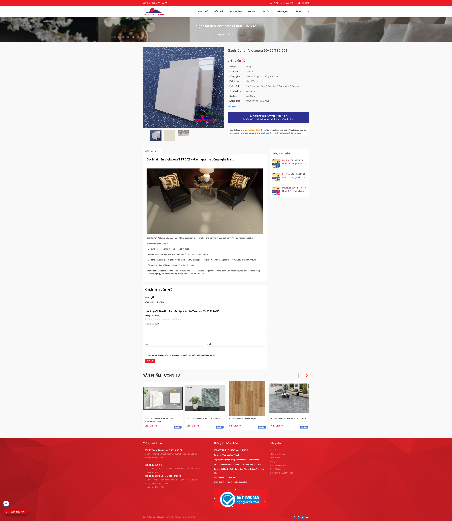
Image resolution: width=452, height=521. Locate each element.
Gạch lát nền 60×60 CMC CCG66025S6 (203, 419)
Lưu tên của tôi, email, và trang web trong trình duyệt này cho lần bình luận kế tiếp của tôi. (181, 355)
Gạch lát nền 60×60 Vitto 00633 (242, 419)
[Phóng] (146, 125)
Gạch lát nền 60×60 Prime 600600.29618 (288, 419)
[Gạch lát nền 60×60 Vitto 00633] (247, 398)
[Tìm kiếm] (308, 11)
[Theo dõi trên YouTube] (307, 517)
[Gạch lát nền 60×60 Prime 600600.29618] (289, 398)
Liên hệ (297, 11)
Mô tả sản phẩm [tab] (152, 151)
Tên (147, 344)
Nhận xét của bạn (152, 324)
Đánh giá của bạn (152, 316)
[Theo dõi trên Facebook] (294, 517)
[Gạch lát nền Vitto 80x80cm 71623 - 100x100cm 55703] (163, 398)
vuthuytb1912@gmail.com (294, 163)
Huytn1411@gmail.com (293, 191)
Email (209, 344)
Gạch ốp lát (231, 35)
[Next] (220, 88)
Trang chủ (202, 11)
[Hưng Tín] (154, 11)
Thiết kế (178, 517)
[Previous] (147, 88)
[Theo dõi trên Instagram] (299, 517)
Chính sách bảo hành (269, 133)
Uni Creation (190, 517)
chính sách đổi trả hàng (291, 133)
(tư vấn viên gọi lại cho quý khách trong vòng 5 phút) (268, 117)
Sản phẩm (235, 11)
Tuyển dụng (281, 11)
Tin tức (265, 11)
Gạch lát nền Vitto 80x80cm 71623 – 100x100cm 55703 (160, 420)
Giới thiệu (219, 11)
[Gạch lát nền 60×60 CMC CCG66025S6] (205, 398)
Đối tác (252, 11)
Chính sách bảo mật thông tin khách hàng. (231, 482)
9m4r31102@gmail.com (293, 177)
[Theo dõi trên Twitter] (303, 517)
